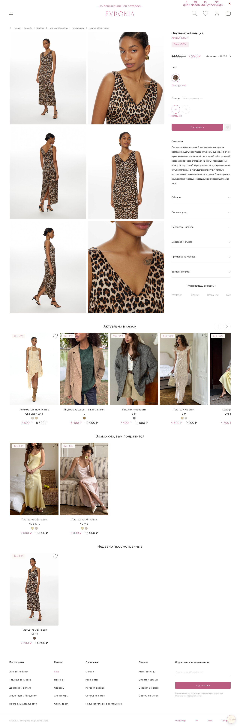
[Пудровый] (36, 528)
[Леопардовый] (176, 78)
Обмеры (176, 197)
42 (32, 633)
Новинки (59, 679)
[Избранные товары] (204, 13)
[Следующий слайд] (227, 326)
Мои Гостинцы (147, 671)
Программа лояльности (23, 703)
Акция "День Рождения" (23, 695)
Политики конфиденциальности (188, 696)
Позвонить (212, 295)
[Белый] (185, 418)
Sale (56, 671)
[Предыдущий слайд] (217, 326)
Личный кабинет (18, 671)
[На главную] (120, 13)
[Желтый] (182, 418)
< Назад (14, 28)
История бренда (95, 688)
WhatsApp (177, 295)
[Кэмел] (84, 418)
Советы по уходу (149, 695)
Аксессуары (61, 695)
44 (36, 633)
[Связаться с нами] (231, 719)
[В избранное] (55, 336)
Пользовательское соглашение (104, 703)
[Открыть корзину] (226, 13)
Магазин (90, 671)
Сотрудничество (95, 695)
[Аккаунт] (215, 13)
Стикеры (59, 688)
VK (196, 720)
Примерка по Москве (183, 257)
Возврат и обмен (181, 271)
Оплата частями (148, 679)
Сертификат (61, 703)
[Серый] (134, 418)
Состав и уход (179, 212)
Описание (177, 141)
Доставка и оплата (182, 242)
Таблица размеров (20, 679)
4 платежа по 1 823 (216, 56)
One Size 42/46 (34, 414)
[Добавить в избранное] (227, 127)
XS (30, 523)
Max (228, 295)
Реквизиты (92, 679)
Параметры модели (183, 227)
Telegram (194, 295)
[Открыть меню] (13, 14)
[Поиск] (192, 13)
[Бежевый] (36, 418)
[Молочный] (32, 418)
